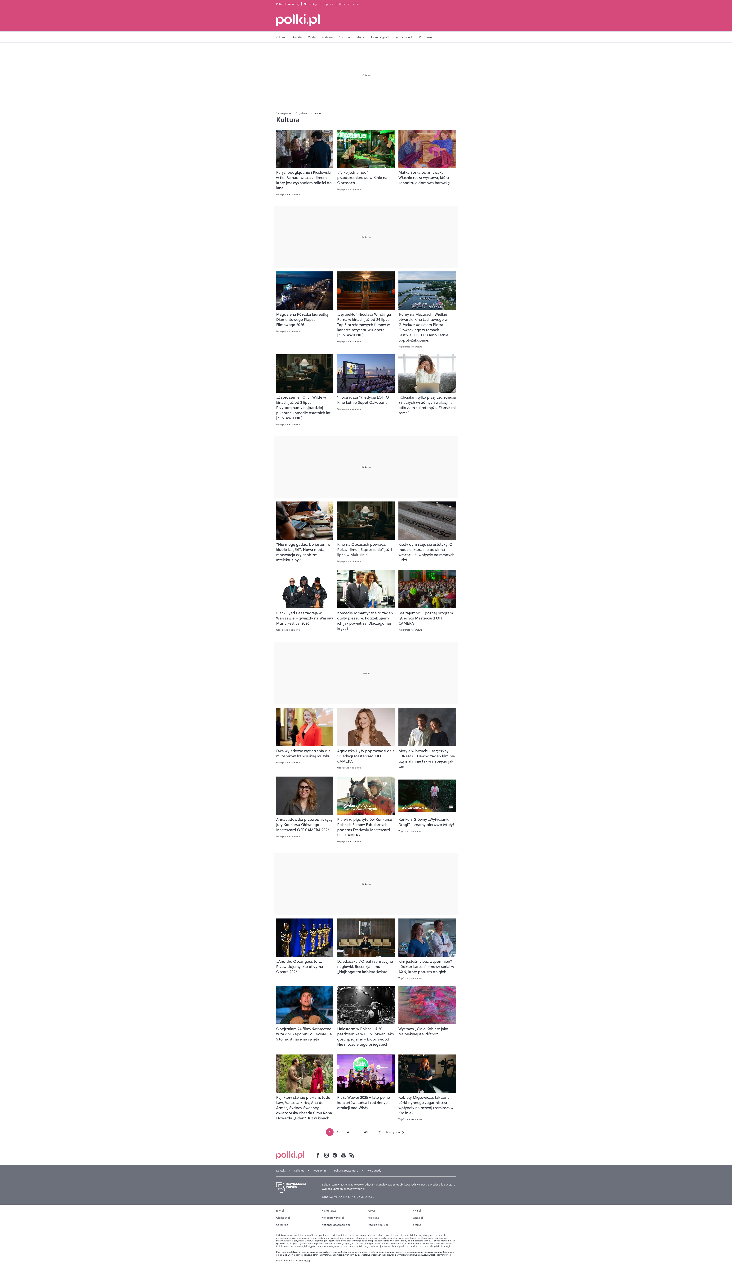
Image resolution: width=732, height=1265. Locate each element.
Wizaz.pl (418, 1218)
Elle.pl (280, 1211)
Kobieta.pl (373, 1218)
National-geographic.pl (336, 1225)
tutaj (307, 1260)
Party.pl (371, 1211)
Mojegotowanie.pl (333, 1218)
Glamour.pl (283, 1218)
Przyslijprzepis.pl (377, 1225)
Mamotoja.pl (329, 1211)
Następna (393, 1132)
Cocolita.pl (282, 1225)
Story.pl (417, 1225)
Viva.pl (417, 1211)
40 (366, 1132)
